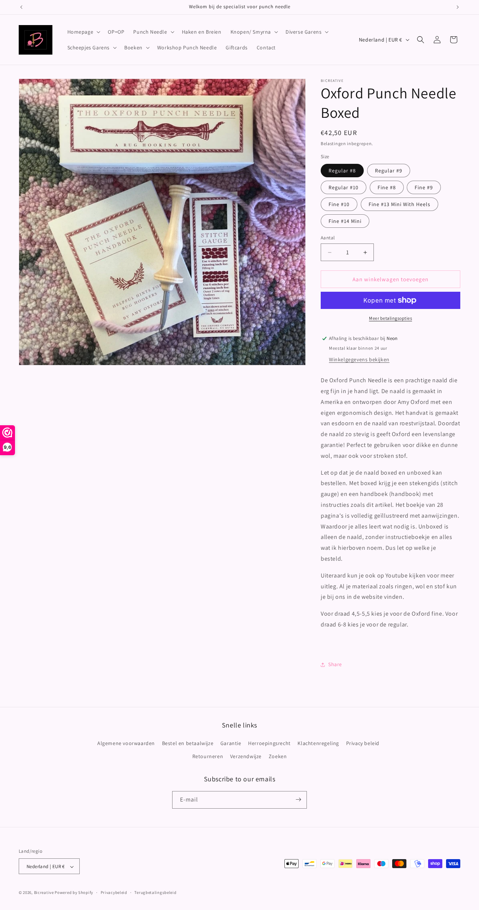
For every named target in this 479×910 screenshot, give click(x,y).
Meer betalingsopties (390, 318)
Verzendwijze (246, 756)
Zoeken (278, 756)
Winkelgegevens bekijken (359, 359)
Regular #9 (388, 170)
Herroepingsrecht (269, 743)
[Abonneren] (298, 799)
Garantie (230, 743)
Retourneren (207, 756)
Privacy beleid (362, 743)
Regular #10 (344, 187)
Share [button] (335, 664)
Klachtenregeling (318, 743)
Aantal (328, 238)
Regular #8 (342, 170)
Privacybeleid (114, 892)
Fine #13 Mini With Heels (399, 204)
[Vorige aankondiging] (21, 7)
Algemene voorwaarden (126, 743)
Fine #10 (339, 204)
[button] (83, 32)
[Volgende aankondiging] (457, 7)
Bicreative (44, 892)
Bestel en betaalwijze (188, 743)
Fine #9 (424, 187)
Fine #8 (387, 187)
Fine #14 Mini (345, 221)
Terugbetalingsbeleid (155, 892)
